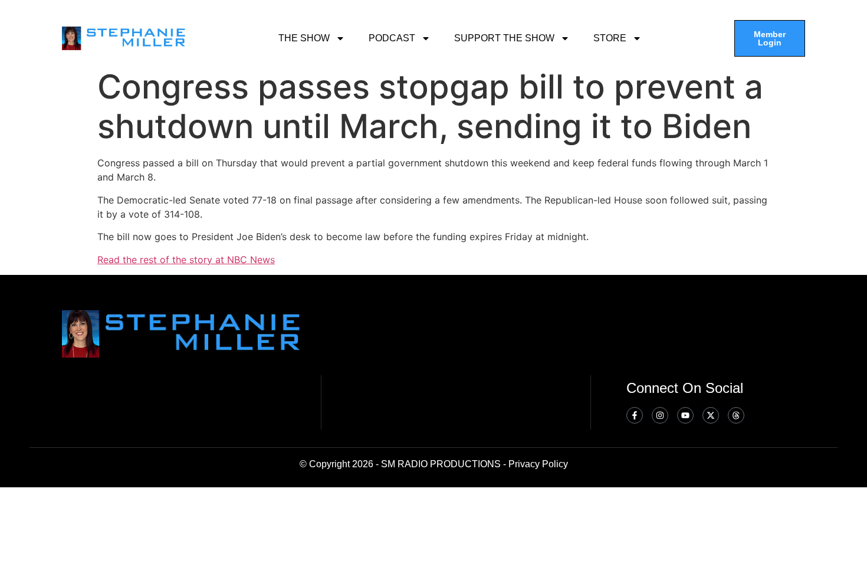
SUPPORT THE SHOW (504, 38)
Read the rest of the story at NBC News (186, 259)
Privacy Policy (538, 464)
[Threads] (736, 415)
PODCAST (392, 38)
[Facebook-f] (634, 415)
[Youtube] (685, 415)
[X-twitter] (710, 415)
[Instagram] (660, 415)
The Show (304, 38)
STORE (609, 38)
